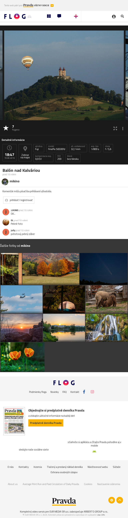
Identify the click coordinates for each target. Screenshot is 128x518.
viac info (101, 514)
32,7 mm (78, 148)
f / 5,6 (108, 148)
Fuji (38, 148)
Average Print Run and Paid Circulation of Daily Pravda (51, 484)
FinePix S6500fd (56, 148)
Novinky (54, 392)
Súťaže (116, 467)
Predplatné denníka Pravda (46, 423)
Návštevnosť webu (98, 467)
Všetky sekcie (42, 5)
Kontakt (74, 392)
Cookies (88, 484)
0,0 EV (43, 157)
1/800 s (95, 148)
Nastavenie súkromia (108, 484)
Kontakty (24, 467)
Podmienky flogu (38, 392)
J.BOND (14, 210)
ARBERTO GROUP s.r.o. (96, 512)
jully (13, 230)
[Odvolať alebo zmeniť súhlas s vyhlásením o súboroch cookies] (111, 500)
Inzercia (38, 467)
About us (13, 484)
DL (12, 220)
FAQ (64, 392)
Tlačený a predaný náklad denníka (65, 467)
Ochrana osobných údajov (64, 472)
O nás (11, 467)
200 (59, 157)
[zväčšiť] (115, 128)
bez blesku (73, 157)
